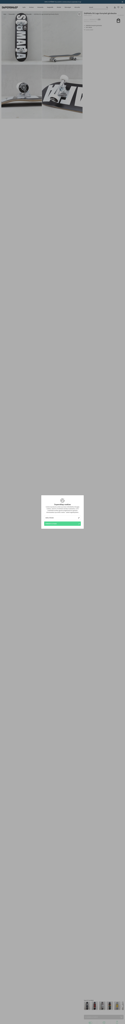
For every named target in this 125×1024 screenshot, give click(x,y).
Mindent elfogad (51, 524)
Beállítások (50, 518)
